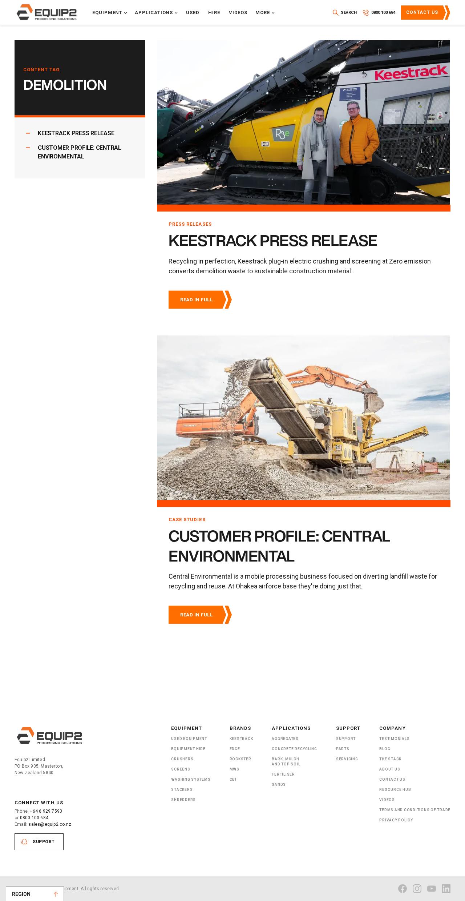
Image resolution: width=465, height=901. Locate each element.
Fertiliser (283, 774)
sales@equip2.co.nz (49, 824)
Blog (384, 749)
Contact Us (422, 12)
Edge (235, 749)
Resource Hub (395, 790)
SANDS (279, 785)
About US (389, 769)
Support (44, 841)
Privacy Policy (396, 820)
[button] (109, 12)
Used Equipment (189, 739)
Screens (180, 769)
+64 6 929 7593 (46, 811)
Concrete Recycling (294, 749)
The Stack (390, 759)
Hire (214, 12)
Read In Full (196, 299)
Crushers (182, 759)
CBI (233, 779)
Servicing (347, 759)
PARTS (342, 749)
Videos (238, 12)
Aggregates (285, 739)
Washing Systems (190, 779)
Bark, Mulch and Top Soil (286, 761)
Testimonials (394, 739)
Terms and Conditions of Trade (414, 810)
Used (192, 12)
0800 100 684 (34, 817)
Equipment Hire (188, 749)
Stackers (182, 790)
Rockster (240, 759)
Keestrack (241, 739)
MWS (234, 769)
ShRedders (183, 800)
